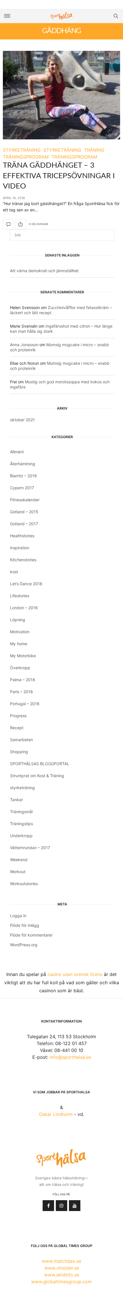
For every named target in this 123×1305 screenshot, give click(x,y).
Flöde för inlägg (24, 925)
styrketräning (22, 787)
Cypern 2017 (22, 487)
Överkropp (20, 667)
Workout (17, 871)
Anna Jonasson (24, 344)
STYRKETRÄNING (22, 150)
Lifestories (19, 595)
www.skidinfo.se (61, 1275)
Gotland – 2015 (24, 511)
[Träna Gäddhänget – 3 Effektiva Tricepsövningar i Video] (61, 95)
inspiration (19, 547)
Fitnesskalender (24, 499)
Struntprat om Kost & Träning (37, 775)
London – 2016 (24, 607)
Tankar (16, 799)
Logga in (18, 915)
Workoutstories (24, 883)
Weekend (18, 859)
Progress (18, 715)
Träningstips (21, 823)
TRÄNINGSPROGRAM (26, 157)
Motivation (19, 631)
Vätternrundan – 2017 (30, 847)
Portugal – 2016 (24, 703)
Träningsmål (21, 811)
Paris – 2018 (21, 691)
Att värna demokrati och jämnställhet (44, 270)
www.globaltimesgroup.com (61, 1281)
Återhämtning (22, 463)
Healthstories (22, 535)
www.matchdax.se (61, 1261)
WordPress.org (23, 944)
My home (18, 643)
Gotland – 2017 (24, 523)
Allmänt (17, 451)
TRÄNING (94, 150)
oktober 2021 (22, 419)
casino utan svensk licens (74, 974)
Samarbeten (21, 739)
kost (14, 571)
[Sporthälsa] (61, 16)
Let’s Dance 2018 (26, 583)
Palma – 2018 (22, 679)
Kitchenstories (23, 559)
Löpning (17, 619)
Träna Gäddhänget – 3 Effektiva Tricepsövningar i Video (59, 176)
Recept (16, 727)
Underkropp (21, 835)
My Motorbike (23, 655)
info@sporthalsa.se (70, 1057)
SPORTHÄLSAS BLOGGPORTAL (39, 763)
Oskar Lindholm (56, 1114)
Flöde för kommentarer (31, 935)
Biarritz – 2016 (23, 475)
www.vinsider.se (61, 1268)
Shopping (19, 751)
